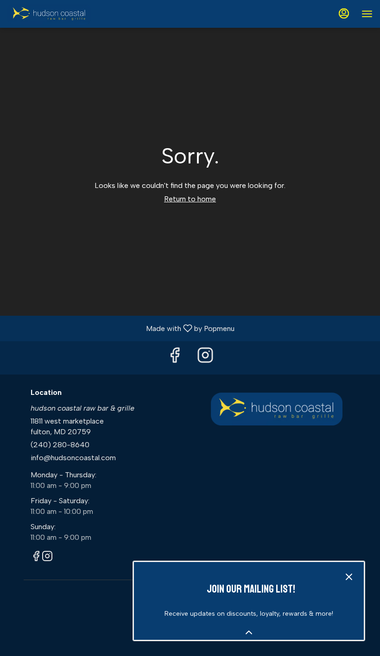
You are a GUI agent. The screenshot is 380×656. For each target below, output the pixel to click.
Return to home (190, 198)
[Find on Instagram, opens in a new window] (205, 357)
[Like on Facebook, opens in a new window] (174, 357)
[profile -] (343, 13)
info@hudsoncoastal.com (73, 457)
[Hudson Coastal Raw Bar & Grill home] (49, 13)
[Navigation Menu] (367, 14)
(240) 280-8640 (60, 444)
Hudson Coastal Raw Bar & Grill (276, 409)
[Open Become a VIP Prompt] (248, 632)
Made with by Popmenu (120, 328)
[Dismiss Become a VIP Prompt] (349, 577)
